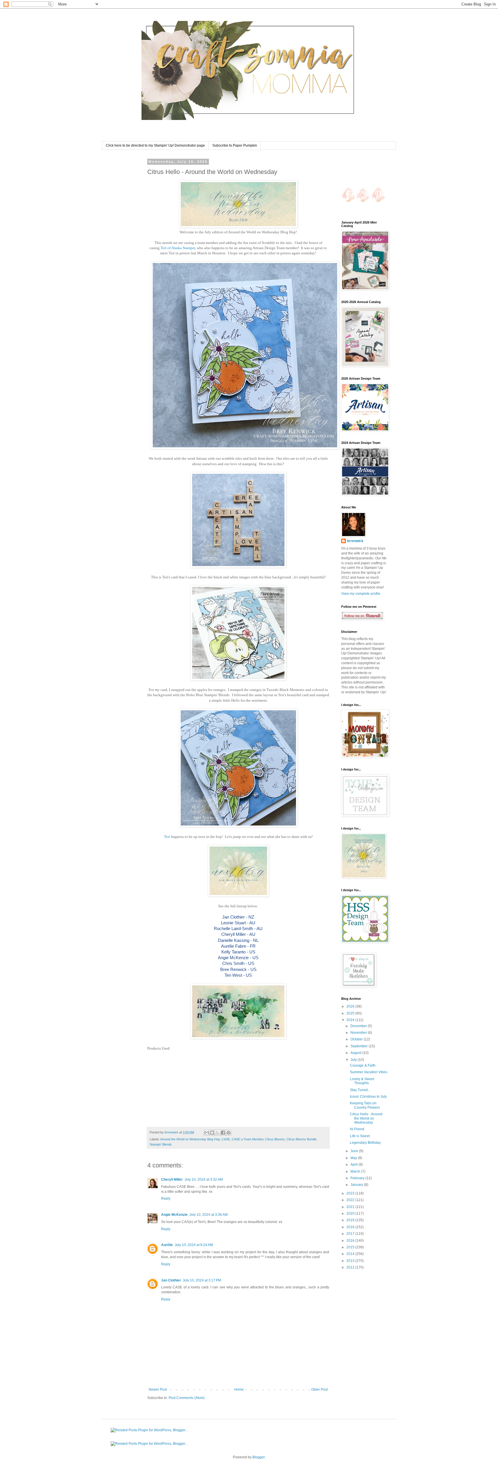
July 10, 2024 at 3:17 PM (202, 1280)
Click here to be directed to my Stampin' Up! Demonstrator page (155, 145)
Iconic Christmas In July (368, 1097)
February (357, 1178)
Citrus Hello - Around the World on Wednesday (366, 1118)
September (359, 1046)
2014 (350, 1254)
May (354, 1158)
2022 (350, 1200)
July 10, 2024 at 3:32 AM (203, 1179)
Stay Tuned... (360, 1090)
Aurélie (167, 1245)
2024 (350, 1020)
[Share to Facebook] (223, 1132)
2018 (350, 1227)
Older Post (319, 1389)
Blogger (258, 1457)
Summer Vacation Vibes (368, 1072)
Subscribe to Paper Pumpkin (234, 145)
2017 (350, 1234)
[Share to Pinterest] (228, 1132)
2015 (350, 1247)
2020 (350, 1213)
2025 (350, 1013)
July (354, 1060)
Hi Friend (357, 1129)
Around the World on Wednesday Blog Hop (190, 1139)
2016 (350, 1241)
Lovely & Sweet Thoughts (362, 1081)
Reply (165, 1199)
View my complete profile (360, 594)
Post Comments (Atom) (187, 1398)
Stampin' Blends (161, 1144)
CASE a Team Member (247, 1139)
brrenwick (355, 541)
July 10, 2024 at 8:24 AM (194, 1245)
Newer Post (158, 1389)
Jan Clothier (171, 1280)
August (356, 1053)
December (359, 1026)
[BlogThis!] (212, 1132)
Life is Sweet (360, 1136)
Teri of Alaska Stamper (178, 248)
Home (239, 1389)
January (357, 1185)
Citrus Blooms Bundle (301, 1139)
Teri (167, 836)
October (357, 1039)
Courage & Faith (363, 1065)
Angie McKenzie (174, 1215)
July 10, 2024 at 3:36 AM (208, 1215)
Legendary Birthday (365, 1143)
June (354, 1151)
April (354, 1165)
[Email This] (207, 1132)
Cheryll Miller (172, 1179)
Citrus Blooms (275, 1139)
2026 (350, 1006)
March (355, 1171)
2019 (350, 1220)
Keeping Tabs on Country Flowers (365, 1105)
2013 (350, 1261)
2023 (350, 1193)
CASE (226, 1139)
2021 (350, 1207)
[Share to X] (217, 1132)
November (359, 1033)
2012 (350, 1267)
